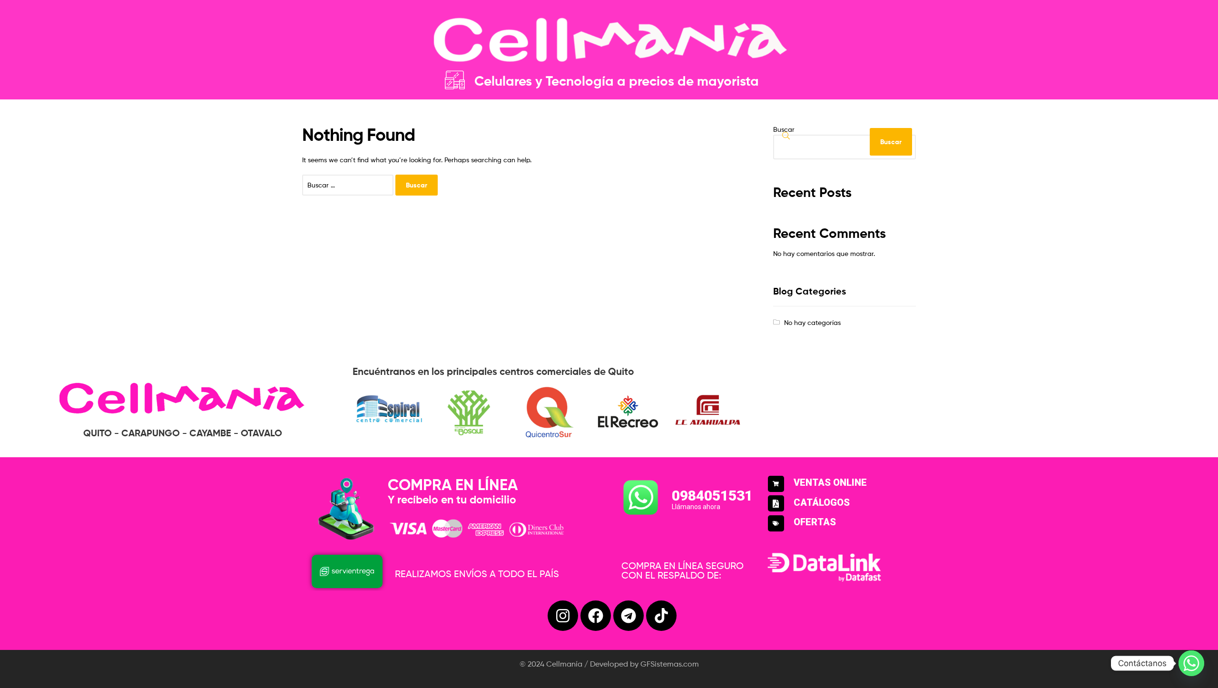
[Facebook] (595, 615)
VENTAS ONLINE (830, 482)
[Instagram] (563, 615)
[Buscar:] (348, 185)
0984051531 (712, 495)
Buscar (784, 129)
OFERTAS (815, 522)
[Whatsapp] (1191, 663)
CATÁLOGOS (822, 502)
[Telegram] (628, 615)
